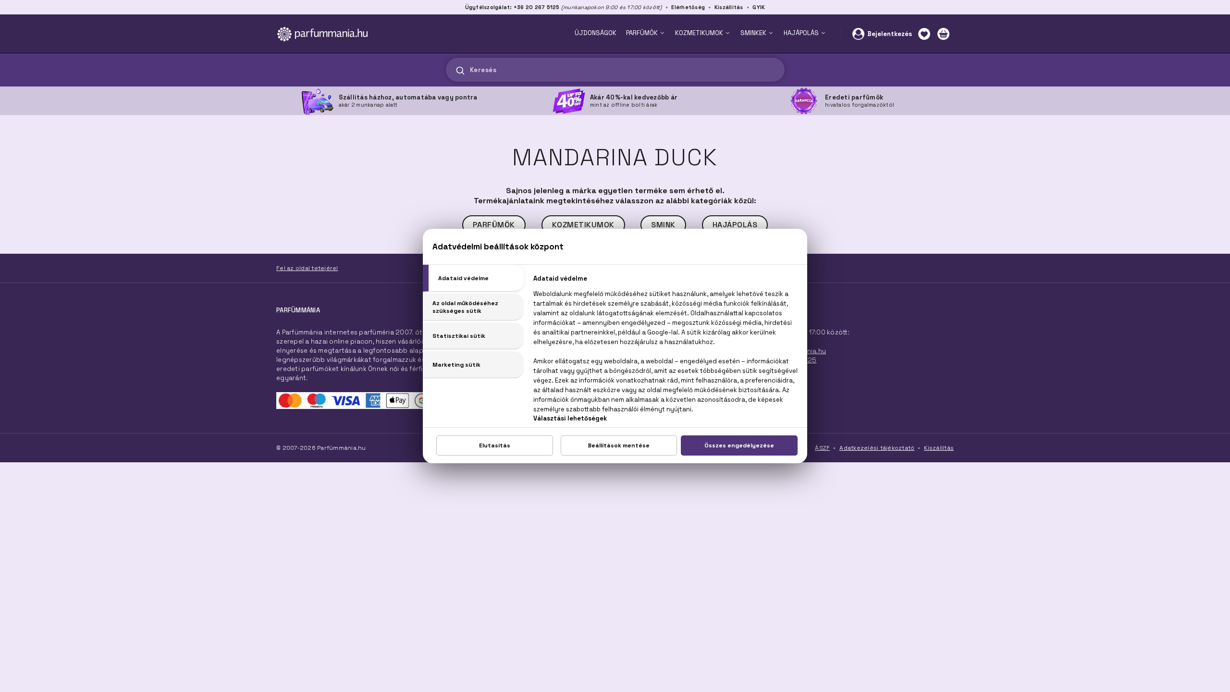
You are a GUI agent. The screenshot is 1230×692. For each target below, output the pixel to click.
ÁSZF (822, 448)
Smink (663, 225)
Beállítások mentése (619, 445)
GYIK (758, 7)
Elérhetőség (688, 7)
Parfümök (494, 225)
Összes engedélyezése (739, 445)
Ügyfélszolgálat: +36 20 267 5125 (512, 7)
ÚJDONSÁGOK (595, 33)
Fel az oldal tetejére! (307, 268)
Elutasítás (494, 445)
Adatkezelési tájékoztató (876, 448)
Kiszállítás (728, 7)
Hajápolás (735, 225)
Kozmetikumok (583, 225)
